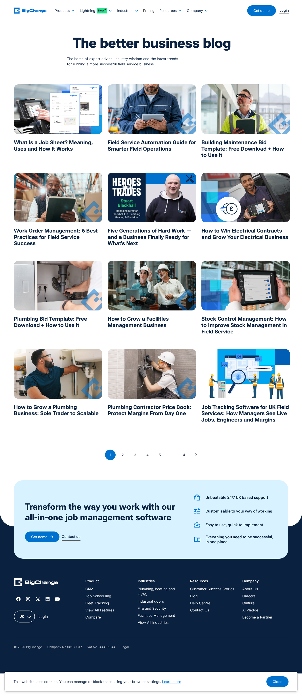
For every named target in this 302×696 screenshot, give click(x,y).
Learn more (171, 681)
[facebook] (18, 599)
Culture (248, 603)
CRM (89, 589)
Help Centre (200, 603)
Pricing (149, 10)
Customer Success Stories (212, 589)
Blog (194, 596)
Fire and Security (152, 608)
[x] (37, 599)
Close (277, 681)
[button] (64, 10)
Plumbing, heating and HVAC (156, 591)
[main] (32, 10)
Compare (93, 617)
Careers (248, 596)
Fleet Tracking (97, 603)
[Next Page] (196, 454)
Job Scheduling (98, 596)
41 (185, 455)
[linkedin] (47, 599)
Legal (125, 647)
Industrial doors (151, 601)
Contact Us (199, 610)
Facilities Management (156, 615)
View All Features (99, 610)
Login (43, 616)
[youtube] (57, 599)
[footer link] (36, 583)
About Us (250, 589)
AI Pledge (250, 610)
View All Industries (153, 622)
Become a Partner (257, 617)
